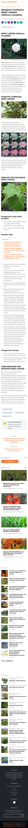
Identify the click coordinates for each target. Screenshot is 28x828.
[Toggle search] (24, 2)
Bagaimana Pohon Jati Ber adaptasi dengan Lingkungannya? (16, 644)
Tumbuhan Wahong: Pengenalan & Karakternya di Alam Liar (18, 741)
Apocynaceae (12, 677)
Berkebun (19, 746)
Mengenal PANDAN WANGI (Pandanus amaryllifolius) (11, 530)
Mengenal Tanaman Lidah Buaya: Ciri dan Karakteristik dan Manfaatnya (13, 485)
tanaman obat (7, 416)
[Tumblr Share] (15, 22)
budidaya (19, 685)
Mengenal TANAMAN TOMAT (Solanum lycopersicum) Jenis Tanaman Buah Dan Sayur (12, 508)
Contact (14, 788)
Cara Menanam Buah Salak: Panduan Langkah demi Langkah (16, 603)
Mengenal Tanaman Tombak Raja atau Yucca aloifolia (16, 626)
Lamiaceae (19, 737)
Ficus (22, 710)
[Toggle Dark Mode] (22, 2)
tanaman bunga (7, 409)
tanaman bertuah (13, 703)
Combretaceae (20, 702)
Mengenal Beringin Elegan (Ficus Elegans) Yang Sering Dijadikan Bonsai (18, 713)
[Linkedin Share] (12, 22)
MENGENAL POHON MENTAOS (17, 680)
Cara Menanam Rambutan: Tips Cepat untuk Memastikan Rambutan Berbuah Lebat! (17, 596)
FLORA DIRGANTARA (9, 2)
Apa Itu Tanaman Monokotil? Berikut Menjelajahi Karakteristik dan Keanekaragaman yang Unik (17, 653)
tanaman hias (20, 412)
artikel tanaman (19, 677)
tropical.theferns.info (9, 826)
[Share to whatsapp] (18, 22)
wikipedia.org (20, 826)
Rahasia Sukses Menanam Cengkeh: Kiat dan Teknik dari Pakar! (17, 619)
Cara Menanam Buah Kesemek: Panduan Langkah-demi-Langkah (17, 572)
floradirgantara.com (11, 824)
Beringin (19, 710)
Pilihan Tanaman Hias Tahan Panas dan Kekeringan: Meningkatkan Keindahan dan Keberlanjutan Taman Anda (17, 636)
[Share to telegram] (21, 22)
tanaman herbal (7, 412)
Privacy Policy (14, 792)
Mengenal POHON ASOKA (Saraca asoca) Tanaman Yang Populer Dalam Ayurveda (13, 553)
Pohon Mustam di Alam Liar (16, 687)
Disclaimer (14, 790)
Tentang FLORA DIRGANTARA (14, 786)
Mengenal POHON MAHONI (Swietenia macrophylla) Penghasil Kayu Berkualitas (12, 244)
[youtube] (18, 2)
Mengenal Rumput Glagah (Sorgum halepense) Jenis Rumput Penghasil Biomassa (16, 731)
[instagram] (19, 2)
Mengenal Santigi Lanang (16, 705)
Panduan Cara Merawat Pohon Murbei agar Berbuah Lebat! (17, 579)
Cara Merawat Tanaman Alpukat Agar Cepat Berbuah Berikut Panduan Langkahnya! (17, 588)
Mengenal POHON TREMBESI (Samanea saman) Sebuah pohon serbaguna (14, 250)
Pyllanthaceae (12, 694)
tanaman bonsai (12, 679)
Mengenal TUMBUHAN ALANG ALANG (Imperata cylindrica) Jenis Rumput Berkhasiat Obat (14, 256)
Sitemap (14, 794)
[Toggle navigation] (26, 2)
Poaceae (23, 728)
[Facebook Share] (2, 22)
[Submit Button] (22, 815)
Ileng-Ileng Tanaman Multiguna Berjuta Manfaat (17, 723)
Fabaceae (19, 757)
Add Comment (11, 461)
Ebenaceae (23, 685)
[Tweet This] (5, 22)
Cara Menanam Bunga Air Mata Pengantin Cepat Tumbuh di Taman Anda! (17, 611)
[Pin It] (8, 22)
